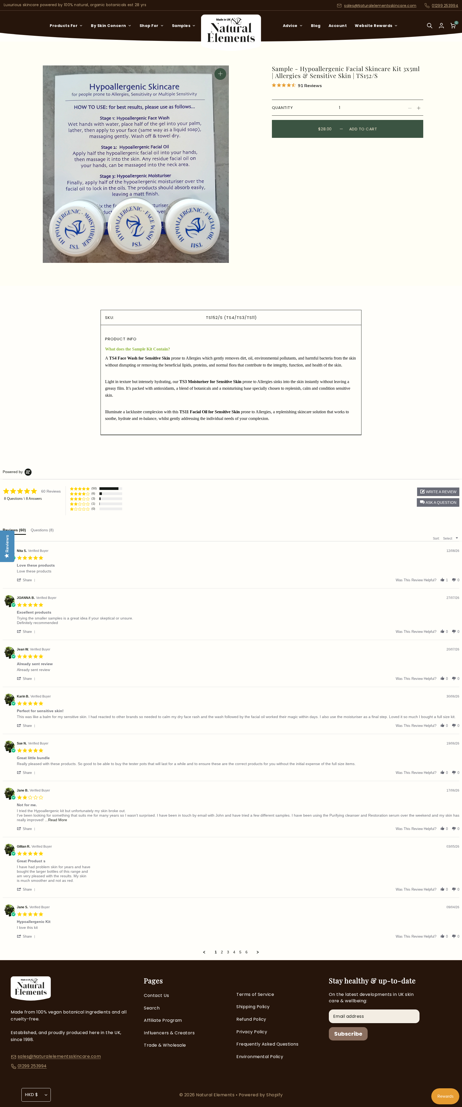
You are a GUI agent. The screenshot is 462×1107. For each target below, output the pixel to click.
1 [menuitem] (216, 952)
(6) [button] (93, 493)
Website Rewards (373, 25)
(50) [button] (94, 488)
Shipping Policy (253, 1007)
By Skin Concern (108, 25)
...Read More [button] (56, 820)
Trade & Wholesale (165, 1045)
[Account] (441, 25)
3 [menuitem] (228, 952)
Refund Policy (251, 1019)
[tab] (42, 531)
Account (338, 25)
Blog (316, 25)
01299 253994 (445, 5)
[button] (438, 502)
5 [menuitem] (240, 952)
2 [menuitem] (222, 952)
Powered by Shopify (261, 1095)
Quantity (282, 107)
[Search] (429, 29)
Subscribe (348, 1034)
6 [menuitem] (246, 952)
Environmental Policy (259, 1057)
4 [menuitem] (234, 952)
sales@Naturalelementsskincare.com (380, 5)
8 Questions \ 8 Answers (23, 499)
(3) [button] (93, 498)
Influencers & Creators (169, 1033)
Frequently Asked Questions (267, 1044)
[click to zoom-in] (220, 74)
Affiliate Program (163, 1020)
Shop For (149, 25)
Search (152, 1008)
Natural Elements (216, 1095)
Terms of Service (255, 994)
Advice (290, 25)
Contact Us (156, 995)
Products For (64, 25)
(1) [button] (93, 503)
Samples (181, 25)
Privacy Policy (251, 1032)
